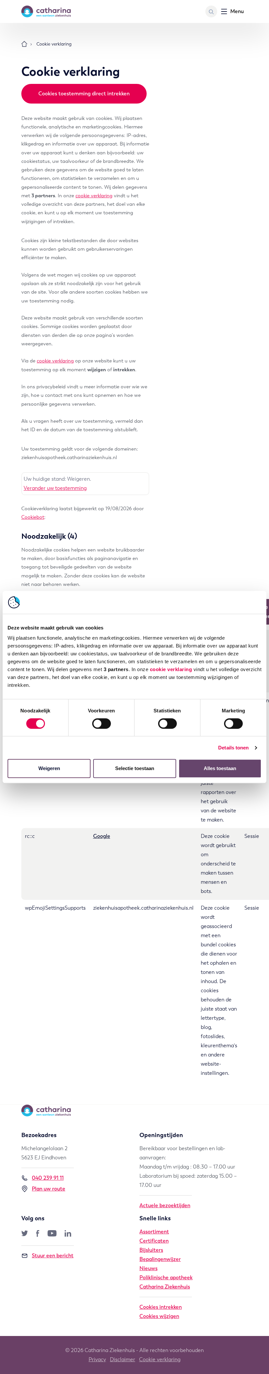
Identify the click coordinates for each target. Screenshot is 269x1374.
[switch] (101, 723)
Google (101, 836)
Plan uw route (48, 1189)
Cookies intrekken (160, 1307)
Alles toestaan (220, 768)
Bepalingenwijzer (160, 1259)
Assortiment (154, 1232)
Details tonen (233, 747)
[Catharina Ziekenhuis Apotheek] (55, 11)
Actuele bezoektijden (164, 1205)
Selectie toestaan (134, 768)
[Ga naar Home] (24, 44)
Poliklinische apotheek (166, 1277)
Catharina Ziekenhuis (164, 1287)
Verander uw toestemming (55, 488)
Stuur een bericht (52, 1255)
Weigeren (49, 768)
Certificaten (154, 1241)
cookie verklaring (171, 669)
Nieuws (148, 1268)
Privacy (97, 1359)
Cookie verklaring (159, 1359)
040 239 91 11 (48, 1178)
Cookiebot (32, 517)
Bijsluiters (151, 1250)
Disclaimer (122, 1359)
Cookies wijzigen (159, 1316)
